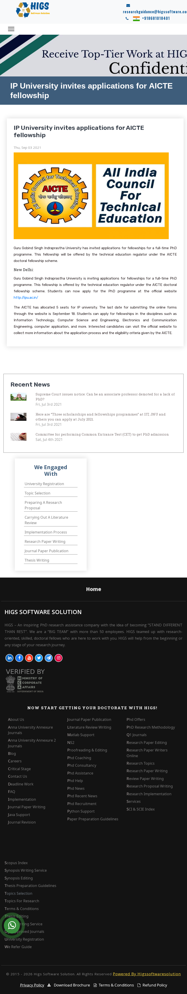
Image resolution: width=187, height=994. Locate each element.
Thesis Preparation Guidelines (30, 885)
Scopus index (16, 862)
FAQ (11, 791)
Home (93, 589)
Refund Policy (155, 985)
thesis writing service (23, 923)
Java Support (19, 814)
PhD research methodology (151, 727)
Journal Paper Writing (26, 806)
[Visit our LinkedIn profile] (9, 658)
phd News (76, 788)
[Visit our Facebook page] (19, 658)
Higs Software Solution (43, 612)
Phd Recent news (82, 795)
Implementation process (46, 532)
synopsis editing (19, 878)
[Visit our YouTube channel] (29, 658)
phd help (75, 780)
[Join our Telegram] (49, 658)
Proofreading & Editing (87, 750)
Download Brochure (71, 985)
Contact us (17, 776)
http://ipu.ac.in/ (26, 298)
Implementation (22, 799)
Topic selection (37, 493)
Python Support (81, 811)
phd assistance (80, 773)
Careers (15, 761)
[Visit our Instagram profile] (58, 658)
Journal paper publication (46, 550)
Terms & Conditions (22, 908)
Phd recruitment (81, 803)
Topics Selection (18, 893)
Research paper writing (45, 541)
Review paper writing (145, 778)
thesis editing (17, 916)
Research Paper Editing (147, 742)
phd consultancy (81, 765)
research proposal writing (150, 786)
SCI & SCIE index (141, 809)
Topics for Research (22, 900)
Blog (12, 753)
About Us (16, 719)
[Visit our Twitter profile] (39, 658)
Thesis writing (37, 560)
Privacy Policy (32, 985)
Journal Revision (22, 822)
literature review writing (89, 727)
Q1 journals (137, 734)
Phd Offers (136, 719)
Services (134, 801)
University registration (44, 483)
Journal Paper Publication (89, 719)
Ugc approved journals (24, 931)
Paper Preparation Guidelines (92, 818)
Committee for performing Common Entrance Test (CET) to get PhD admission (102, 434)
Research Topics (141, 763)
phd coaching (79, 757)
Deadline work (21, 784)
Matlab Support (80, 734)
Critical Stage (19, 768)
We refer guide (18, 946)
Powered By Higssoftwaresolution (147, 973)
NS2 (70, 742)
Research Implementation (149, 793)
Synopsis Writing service (26, 870)
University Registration (24, 939)
